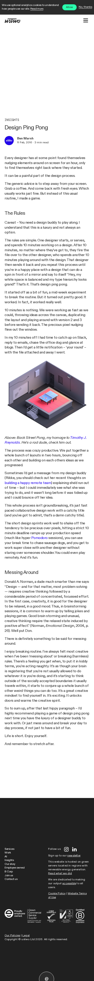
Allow (69, 7)
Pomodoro (39, 538)
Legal (26, 935)
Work (8, 852)
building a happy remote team (28, 483)
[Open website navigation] (85, 20)
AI (6, 856)
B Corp (9, 871)
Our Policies (12, 935)
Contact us (11, 879)
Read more (36, 9)
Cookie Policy (57, 893)
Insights (12, 120)
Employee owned (14, 867)
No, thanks (85, 7)
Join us (9, 875)
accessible (69, 883)
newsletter (74, 855)
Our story (10, 864)
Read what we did (60, 873)
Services (9, 849)
